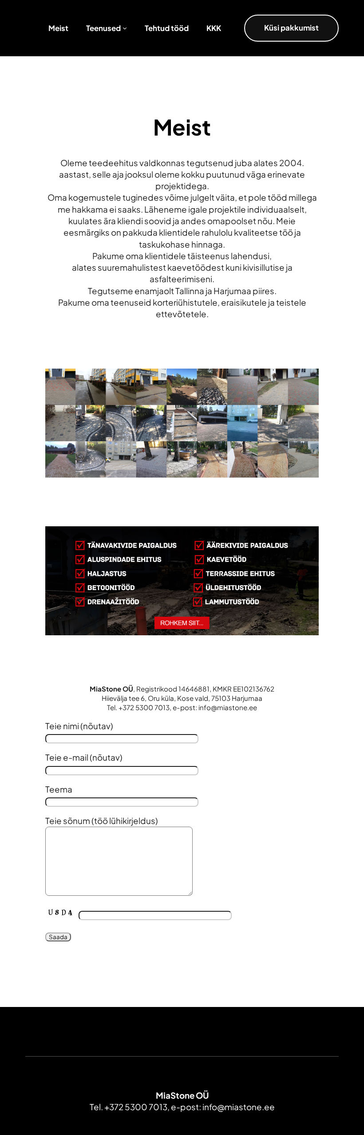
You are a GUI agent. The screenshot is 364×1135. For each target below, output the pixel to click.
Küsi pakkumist (291, 27)
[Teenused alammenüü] (125, 28)
